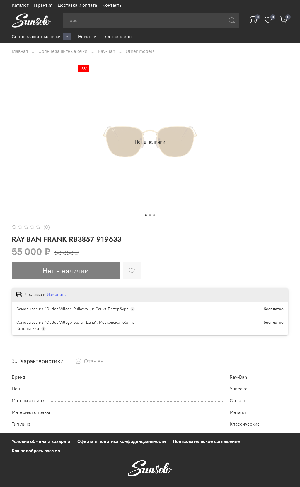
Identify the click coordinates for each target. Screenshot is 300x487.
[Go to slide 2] (150, 215)
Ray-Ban (106, 51)
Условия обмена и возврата (41, 441)
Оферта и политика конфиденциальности (121, 441)
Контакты (112, 5)
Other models (140, 51)
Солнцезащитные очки (36, 36)
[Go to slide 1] (146, 215)
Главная (20, 51)
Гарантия (43, 5)
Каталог (20, 5)
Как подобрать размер (36, 451)
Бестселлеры (117, 36)
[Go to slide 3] (154, 215)
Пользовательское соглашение (206, 441)
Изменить (56, 294)
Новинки (87, 36)
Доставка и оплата (77, 5)
